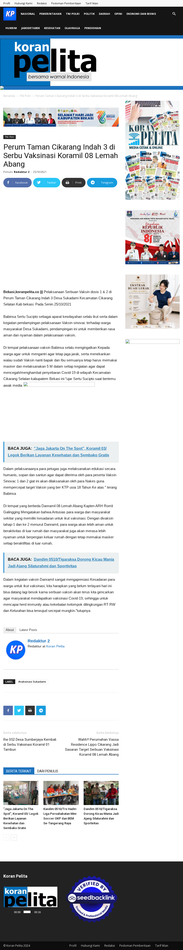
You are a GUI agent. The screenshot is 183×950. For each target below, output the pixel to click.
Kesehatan (52, 28)
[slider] (27, 912)
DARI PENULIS (47, 771)
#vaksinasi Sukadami (32, 681)
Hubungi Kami (23, 3)
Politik (89, 13)
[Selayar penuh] (52, 912)
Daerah (104, 13)
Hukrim (11, 28)
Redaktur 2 (21, 172)
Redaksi (42, 3)
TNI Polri (73, 13)
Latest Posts (28, 630)
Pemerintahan (50, 13)
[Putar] (9, 912)
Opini (118, 13)
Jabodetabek (30, 28)
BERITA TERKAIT (18, 771)
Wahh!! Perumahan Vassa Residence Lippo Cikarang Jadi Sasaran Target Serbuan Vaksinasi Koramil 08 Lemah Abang (92, 747)
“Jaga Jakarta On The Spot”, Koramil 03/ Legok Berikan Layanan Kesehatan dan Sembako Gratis (20, 818)
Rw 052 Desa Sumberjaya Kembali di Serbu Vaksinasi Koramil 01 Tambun (29, 744)
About (10, 630)
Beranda (9, 96)
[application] (30, 901)
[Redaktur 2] (15, 650)
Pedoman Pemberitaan (66, 3)
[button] (174, 14)
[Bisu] (45, 912)
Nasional (28, 13)
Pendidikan (92, 28)
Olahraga (72, 28)
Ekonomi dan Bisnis (141, 13)
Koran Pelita (55, 646)
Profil (6, 3)
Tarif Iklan (92, 3)
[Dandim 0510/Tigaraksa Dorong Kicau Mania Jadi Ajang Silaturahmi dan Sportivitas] (101, 793)
